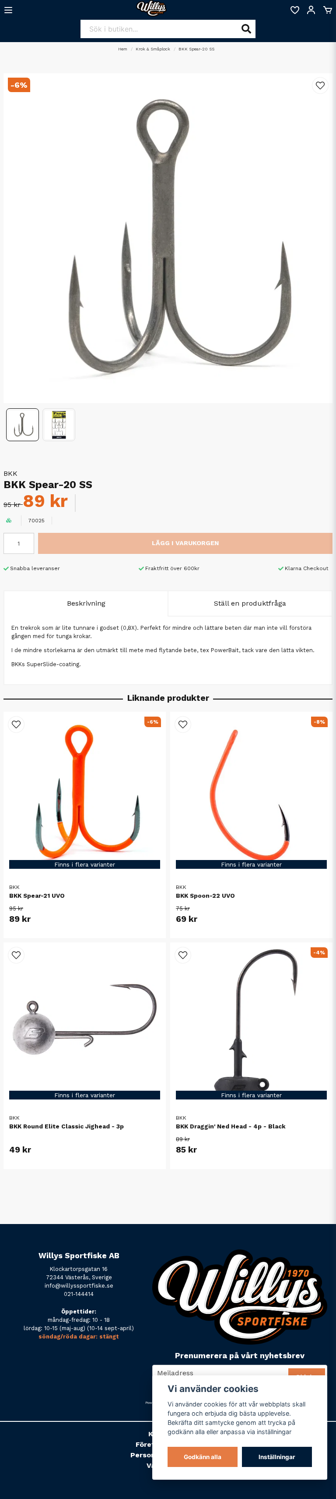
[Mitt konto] (311, 10)
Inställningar (277, 1456)
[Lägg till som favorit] (294, 10)
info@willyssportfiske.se (79, 1285)
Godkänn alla (202, 1456)
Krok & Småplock (153, 48)
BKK (11, 473)
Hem (122, 48)
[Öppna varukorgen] (327, 10)
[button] (320, 85)
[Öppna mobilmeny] (8, 10)
